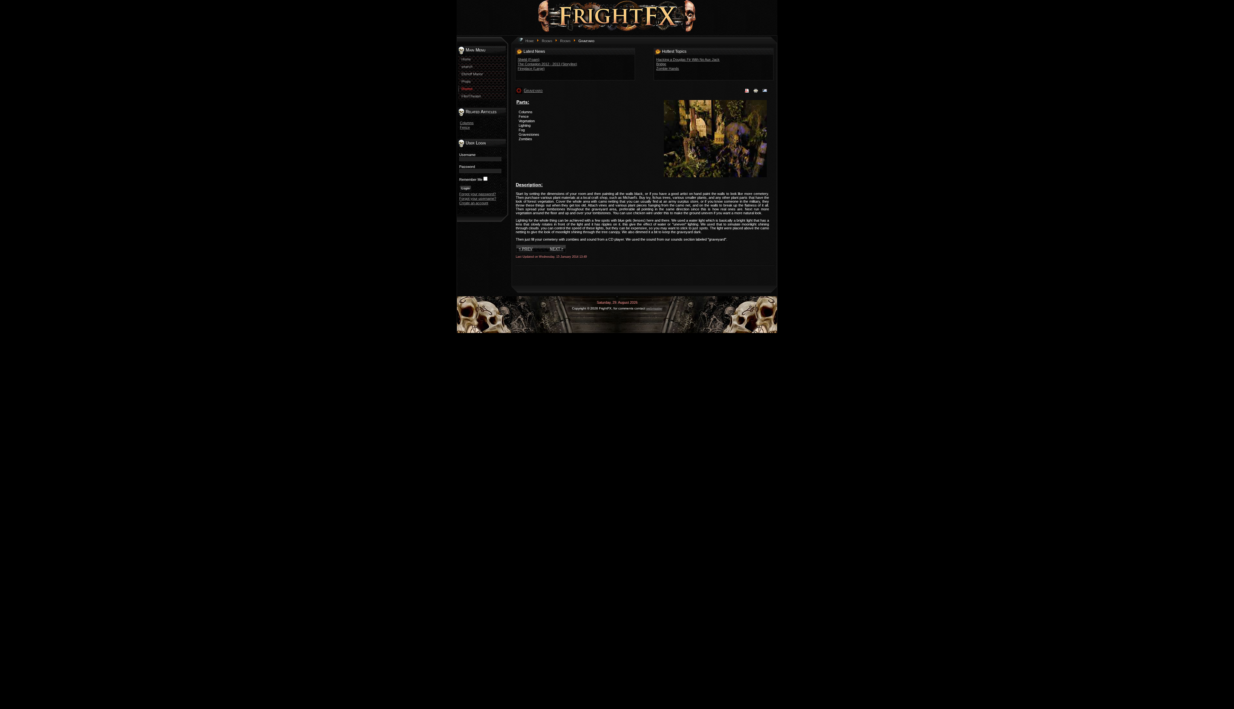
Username (467, 155)
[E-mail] (765, 93)
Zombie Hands (667, 68)
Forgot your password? (477, 194)
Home (529, 41)
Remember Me (470, 179)
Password (467, 167)
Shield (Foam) (529, 59)
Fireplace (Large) (531, 68)
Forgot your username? (477, 198)
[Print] (756, 93)
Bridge (661, 64)
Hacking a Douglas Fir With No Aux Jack (688, 59)
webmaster (654, 308)
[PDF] (747, 93)
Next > (556, 249)
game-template (620, 316)
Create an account (473, 203)
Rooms (547, 41)
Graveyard (533, 90)
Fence (465, 127)
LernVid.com (593, 316)
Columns (467, 123)
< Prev (525, 249)
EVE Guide (657, 316)
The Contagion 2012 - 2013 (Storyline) (547, 64)
